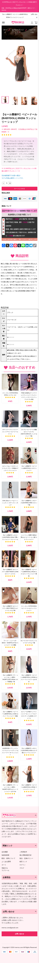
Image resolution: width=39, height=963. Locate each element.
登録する (5, 868)
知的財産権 (5, 855)
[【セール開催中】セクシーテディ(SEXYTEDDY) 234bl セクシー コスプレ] (10, 558)
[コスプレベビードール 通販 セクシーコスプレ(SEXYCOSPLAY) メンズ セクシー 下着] (28, 419)
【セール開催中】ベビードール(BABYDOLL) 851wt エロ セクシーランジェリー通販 (29, 573)
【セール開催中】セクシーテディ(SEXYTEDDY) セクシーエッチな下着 (10, 608)
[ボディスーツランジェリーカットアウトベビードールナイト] (10, 419)
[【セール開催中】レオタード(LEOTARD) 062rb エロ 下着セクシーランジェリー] (28, 737)
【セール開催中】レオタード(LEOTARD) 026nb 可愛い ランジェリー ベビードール (10, 537)
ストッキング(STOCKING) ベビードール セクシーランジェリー (29, 608)
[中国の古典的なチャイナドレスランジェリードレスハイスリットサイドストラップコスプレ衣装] (28, 382)
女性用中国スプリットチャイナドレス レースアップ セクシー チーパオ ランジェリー (10, 752)
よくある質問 (6, 861)
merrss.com (19, 947)
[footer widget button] (19, 815)
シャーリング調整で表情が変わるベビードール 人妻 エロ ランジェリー (29, 537)
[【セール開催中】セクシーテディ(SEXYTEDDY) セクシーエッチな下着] (10, 595)
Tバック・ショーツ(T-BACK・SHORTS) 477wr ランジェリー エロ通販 (10, 643)
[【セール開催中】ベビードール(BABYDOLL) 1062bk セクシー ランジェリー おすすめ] (28, 664)
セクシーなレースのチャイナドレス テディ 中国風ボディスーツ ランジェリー (10, 468)
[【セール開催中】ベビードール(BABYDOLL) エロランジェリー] (28, 455)
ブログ (22, 868)
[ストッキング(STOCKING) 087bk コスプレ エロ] (10, 382)
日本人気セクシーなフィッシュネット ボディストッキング (10, 503)
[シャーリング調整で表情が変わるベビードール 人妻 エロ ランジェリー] (28, 524)
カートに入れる (19, 188)
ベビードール (32, 31)
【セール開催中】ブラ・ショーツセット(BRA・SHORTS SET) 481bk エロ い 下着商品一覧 (10, 678)
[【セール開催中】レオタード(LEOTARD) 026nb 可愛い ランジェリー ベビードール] (10, 524)
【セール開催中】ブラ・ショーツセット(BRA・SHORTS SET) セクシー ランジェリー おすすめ (10, 788)
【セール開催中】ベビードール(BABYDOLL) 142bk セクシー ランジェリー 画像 (10, 714)
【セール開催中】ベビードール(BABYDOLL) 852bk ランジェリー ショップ (29, 787)
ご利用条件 (23, 852)
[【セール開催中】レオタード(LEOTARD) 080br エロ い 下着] (28, 490)
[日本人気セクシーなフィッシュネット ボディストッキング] (10, 490)
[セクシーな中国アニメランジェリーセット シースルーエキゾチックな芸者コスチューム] (28, 701)
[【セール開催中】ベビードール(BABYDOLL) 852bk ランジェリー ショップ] (28, 774)
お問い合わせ (34, 16)
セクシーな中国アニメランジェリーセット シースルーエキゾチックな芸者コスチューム (29, 715)
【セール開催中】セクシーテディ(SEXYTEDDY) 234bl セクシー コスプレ (10, 572)
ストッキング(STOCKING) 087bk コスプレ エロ (10, 394)
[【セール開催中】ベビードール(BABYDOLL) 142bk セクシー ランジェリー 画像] (10, 701)
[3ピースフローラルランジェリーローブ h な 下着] (28, 630)
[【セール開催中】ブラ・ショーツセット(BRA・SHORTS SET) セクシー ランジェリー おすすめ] (10, 774)
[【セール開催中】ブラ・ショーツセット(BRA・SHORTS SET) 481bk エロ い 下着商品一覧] (10, 664)
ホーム (5, 31)
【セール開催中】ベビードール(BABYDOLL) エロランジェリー (29, 468)
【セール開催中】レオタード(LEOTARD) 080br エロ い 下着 (29, 503)
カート (4, 865)
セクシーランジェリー (18, 31)
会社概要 (5, 852)
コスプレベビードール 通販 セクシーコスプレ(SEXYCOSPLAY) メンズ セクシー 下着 (29, 433)
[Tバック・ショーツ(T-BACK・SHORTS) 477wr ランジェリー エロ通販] (10, 630)
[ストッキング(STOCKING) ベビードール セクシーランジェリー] (28, 595)
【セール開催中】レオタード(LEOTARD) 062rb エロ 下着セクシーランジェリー (29, 750)
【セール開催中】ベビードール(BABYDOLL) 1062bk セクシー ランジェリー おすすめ (28, 678)
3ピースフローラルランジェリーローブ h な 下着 (29, 642)
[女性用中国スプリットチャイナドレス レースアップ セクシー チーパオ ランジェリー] (10, 737)
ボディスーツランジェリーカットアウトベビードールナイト (10, 432)
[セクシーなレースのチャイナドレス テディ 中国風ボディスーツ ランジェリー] (10, 455)
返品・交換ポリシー (26, 858)
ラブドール (5, 870)
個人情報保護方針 (26, 855)
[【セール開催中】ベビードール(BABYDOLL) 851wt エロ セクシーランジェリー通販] (28, 558)
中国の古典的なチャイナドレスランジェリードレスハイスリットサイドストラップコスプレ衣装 (29, 396)
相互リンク (23, 861)
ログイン (23, 865)
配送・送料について (8, 858)
